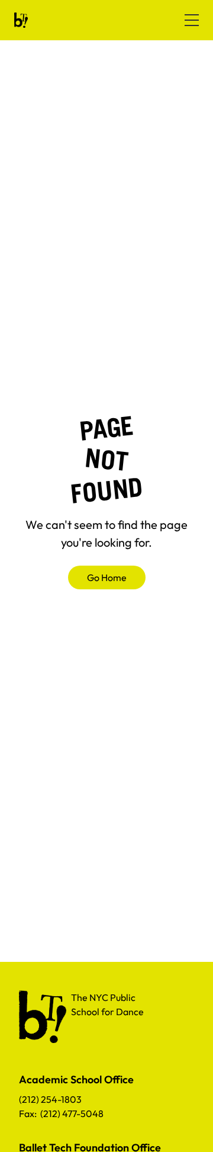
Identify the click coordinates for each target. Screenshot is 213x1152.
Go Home (107, 577)
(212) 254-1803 (50, 1099)
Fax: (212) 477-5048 (61, 1113)
